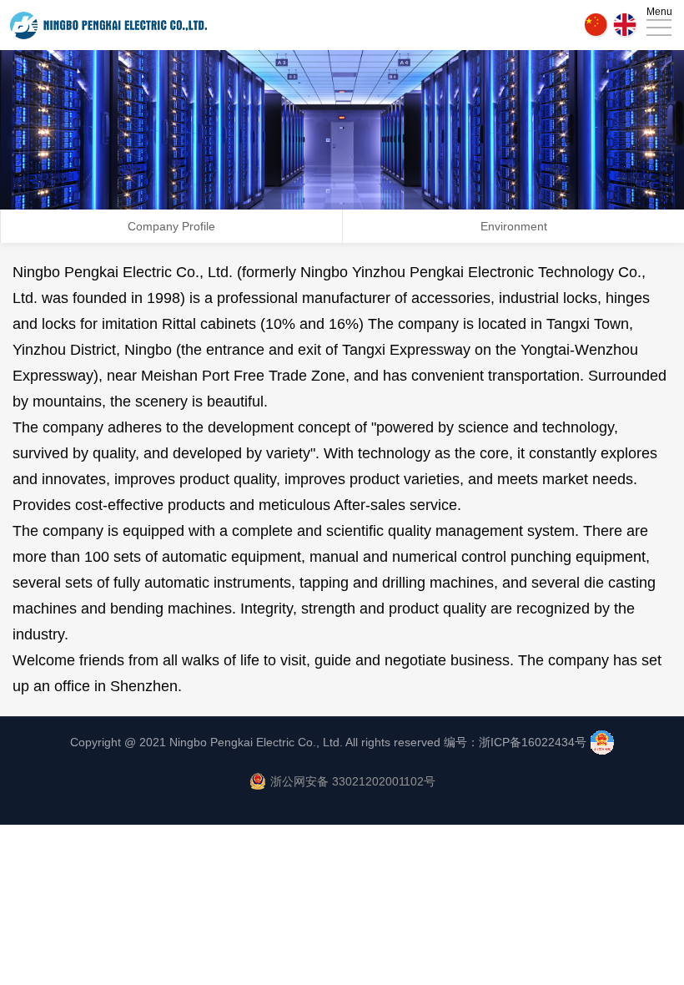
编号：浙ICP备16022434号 (515, 742)
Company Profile (171, 226)
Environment (513, 226)
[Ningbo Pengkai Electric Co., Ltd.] (108, 25)
